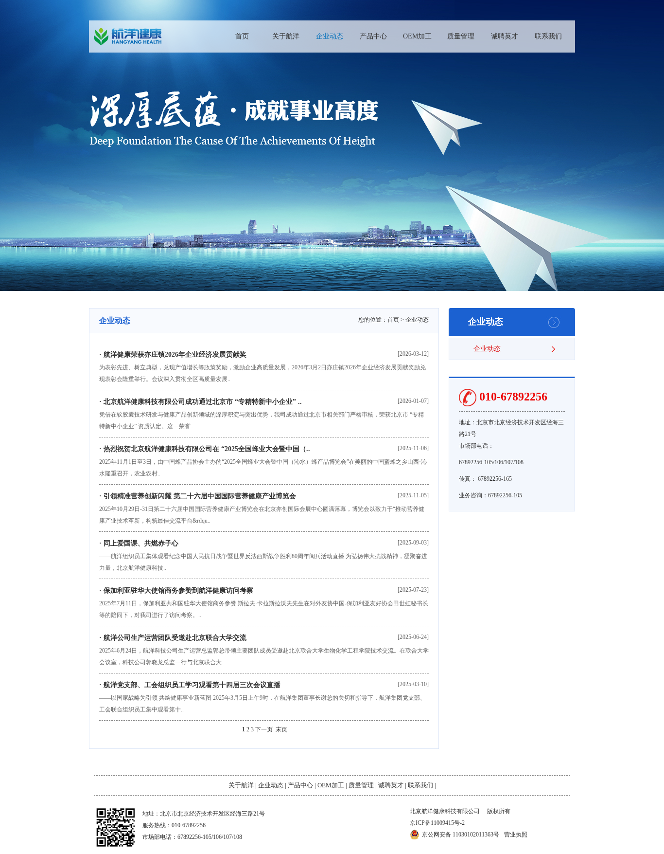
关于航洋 (285, 36)
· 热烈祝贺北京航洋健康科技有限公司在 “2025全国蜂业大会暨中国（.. (204, 449)
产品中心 (373, 36)
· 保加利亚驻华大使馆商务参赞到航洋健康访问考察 (176, 590)
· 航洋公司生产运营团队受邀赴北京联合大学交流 (172, 637)
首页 (242, 36)
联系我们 (548, 36)
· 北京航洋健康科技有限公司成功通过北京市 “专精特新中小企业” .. (200, 401)
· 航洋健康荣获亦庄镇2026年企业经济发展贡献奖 (172, 354)
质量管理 (460, 36)
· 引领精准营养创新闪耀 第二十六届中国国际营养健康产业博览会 (197, 496)
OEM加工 (417, 36)
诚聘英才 (504, 36)
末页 (281, 729)
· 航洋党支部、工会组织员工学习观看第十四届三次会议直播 (189, 685)
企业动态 (329, 36)
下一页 (264, 729)
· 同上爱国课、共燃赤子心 (138, 543)
